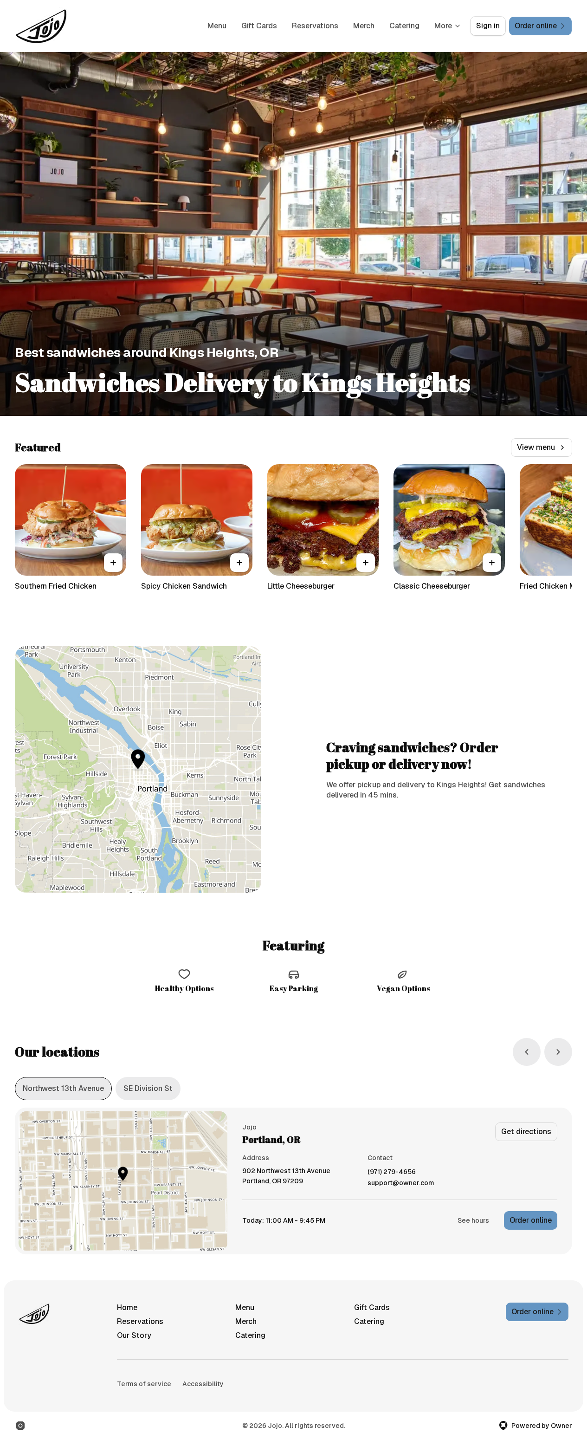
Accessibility (203, 1384)
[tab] (63, 1088)
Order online (531, 1220)
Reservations (315, 26)
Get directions (526, 1131)
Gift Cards (259, 26)
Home (127, 1307)
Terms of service (144, 1384)
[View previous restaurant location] (527, 1052)
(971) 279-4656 (392, 1172)
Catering (404, 26)
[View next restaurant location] (558, 1052)
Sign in (488, 26)
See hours (473, 1220)
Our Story (134, 1335)
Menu (216, 26)
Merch (363, 26)
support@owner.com (401, 1183)
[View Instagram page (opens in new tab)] (20, 1425)
